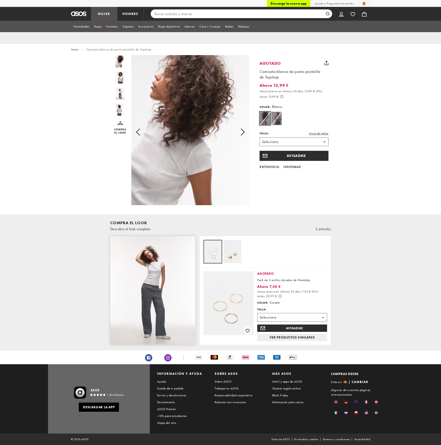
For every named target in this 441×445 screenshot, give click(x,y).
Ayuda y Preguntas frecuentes (334, 3)
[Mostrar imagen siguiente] (237, 132)
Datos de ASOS (280, 439)
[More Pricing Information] (282, 97)
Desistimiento (166, 402)
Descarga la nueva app (289, 3)
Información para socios (288, 402)
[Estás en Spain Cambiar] (364, 3)
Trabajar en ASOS (226, 388)
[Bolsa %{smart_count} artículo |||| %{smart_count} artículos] (364, 14)
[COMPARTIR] (327, 63)
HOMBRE (130, 14)
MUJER (104, 14)
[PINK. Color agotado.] (276, 118)
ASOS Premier (166, 409)
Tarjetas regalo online (286, 388)
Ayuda (161, 381)
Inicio (75, 49)
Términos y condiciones (336, 439)
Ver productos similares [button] (292, 337)
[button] (120, 127)
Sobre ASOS (223, 381)
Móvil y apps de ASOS (287, 381)
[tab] (81, 26)
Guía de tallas (318, 133)
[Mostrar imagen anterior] (143, 132)
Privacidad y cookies (306, 439)
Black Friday (280, 395)
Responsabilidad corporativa (233, 395)
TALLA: (264, 133)
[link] (265, 118)
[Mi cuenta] (341, 14)
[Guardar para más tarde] (248, 330)
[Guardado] (353, 14)
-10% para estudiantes (172, 416)
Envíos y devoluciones (171, 395)
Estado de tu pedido (170, 388)
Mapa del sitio (166, 423)
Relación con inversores (230, 402)
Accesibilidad (362, 439)
